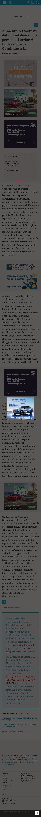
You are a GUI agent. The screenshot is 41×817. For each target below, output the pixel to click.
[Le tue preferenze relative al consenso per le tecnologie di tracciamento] (37, 813)
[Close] (33, 397)
